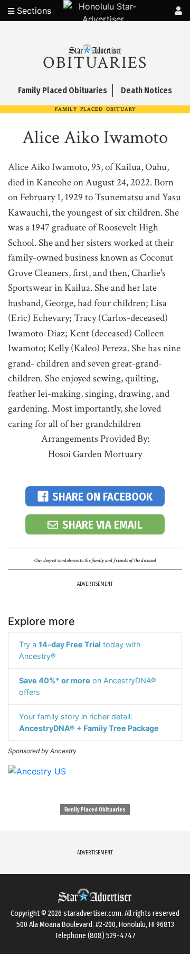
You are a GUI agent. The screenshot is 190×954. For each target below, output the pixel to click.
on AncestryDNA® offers (87, 686)
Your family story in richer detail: (89, 722)
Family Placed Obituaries (95, 810)
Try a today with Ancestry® (80, 650)
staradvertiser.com (92, 913)
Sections (32, 10)
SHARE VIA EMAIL (102, 525)
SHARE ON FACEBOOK (102, 496)
